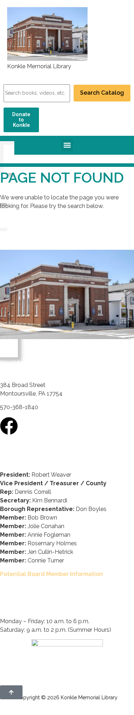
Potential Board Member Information (51, 574)
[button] (67, 145)
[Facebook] (9, 426)
